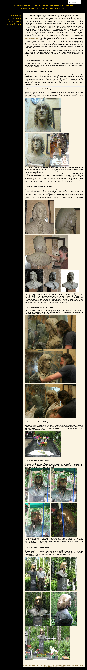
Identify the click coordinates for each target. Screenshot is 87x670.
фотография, (44, 34)
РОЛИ (31, 5)
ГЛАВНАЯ (24, 8)
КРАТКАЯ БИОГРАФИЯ (29, 665)
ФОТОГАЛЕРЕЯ (33, 8)
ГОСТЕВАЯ (49, 8)
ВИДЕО (42, 8)
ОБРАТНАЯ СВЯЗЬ (60, 8)
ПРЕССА (37, 5)
